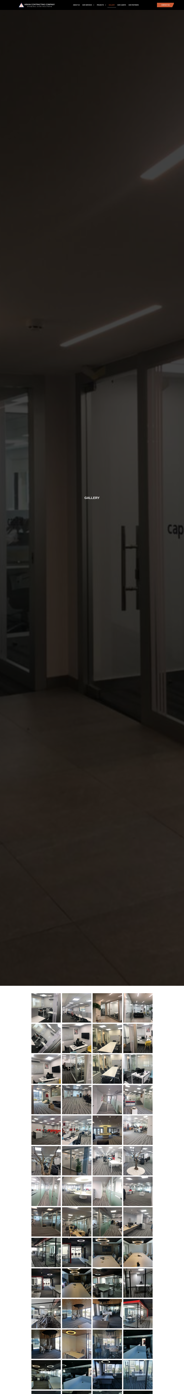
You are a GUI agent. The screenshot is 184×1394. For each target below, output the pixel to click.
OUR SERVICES (87, 5)
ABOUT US (76, 5)
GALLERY (112, 5)
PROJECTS (100, 5)
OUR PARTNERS (134, 5)
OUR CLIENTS (121, 5)
